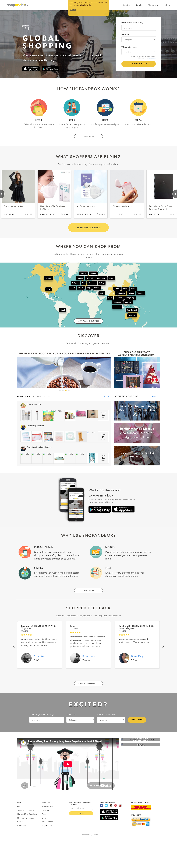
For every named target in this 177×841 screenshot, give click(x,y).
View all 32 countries (88, 321)
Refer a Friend (47, 822)
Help (166, 5)
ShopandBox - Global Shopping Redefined (18, 5)
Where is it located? (129, 47)
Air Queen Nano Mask (159, 206)
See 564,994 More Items (88, 228)
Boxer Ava (39, 656)
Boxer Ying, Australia (35, 426)
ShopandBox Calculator (27, 814)
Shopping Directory (25, 818)
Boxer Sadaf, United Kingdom (39, 447)
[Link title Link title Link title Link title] (64, 369)
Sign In (139, 5)
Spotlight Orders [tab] (41, 396)
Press (44, 814)
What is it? (125, 34)
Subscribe (81, 813)
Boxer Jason (88, 656)
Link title (64, 369)
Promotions (46, 810)
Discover (152, 5)
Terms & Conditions (25, 810)
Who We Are (47, 807)
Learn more (151, 58)
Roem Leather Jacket (86, 206)
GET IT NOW (137, 720)
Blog (44, 818)
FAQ (19, 807)
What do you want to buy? (132, 23)
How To (20, 822)
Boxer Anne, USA (34, 404)
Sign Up (126, 5)
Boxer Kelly (137, 656)
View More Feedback (88, 684)
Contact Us (21, 825)
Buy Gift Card (47, 825)
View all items (103, 415)
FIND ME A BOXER (138, 64)
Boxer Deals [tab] (23, 396)
